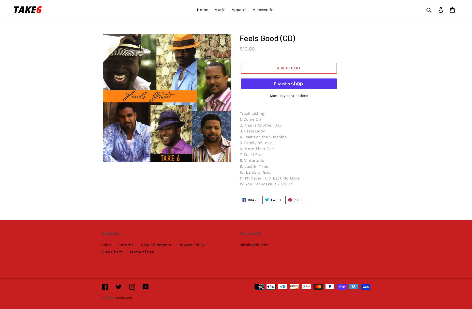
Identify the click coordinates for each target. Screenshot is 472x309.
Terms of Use (141, 252)
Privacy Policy (191, 245)
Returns (125, 245)
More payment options (289, 96)
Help (106, 245)
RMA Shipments (156, 245)
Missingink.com (254, 245)
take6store (123, 297)
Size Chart (112, 252)
